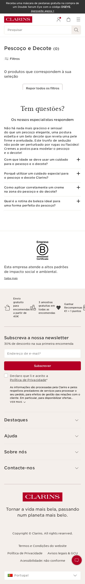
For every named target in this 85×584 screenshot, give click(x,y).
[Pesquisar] (76, 29)
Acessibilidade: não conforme (42, 560)
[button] (42, 162)
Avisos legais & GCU (62, 553)
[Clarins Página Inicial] (18, 19)
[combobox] (42, 575)
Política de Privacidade (28, 380)
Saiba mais (11, 278)
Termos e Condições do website (42, 546)
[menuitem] (58, 19)
